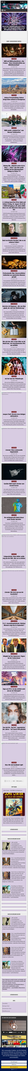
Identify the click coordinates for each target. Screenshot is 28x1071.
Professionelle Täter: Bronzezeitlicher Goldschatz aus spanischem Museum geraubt (14, 275)
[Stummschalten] (21, 1032)
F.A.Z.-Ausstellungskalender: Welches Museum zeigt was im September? (14, 624)
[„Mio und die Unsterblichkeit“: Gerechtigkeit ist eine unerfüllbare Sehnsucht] (6, 849)
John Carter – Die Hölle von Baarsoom (12, 790)
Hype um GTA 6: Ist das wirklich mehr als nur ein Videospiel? (14, 690)
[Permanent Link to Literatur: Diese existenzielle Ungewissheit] (14, 437)
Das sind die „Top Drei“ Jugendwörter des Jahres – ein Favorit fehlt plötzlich (14, 728)
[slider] (13, 1032)
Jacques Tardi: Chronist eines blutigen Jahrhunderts (14, 415)
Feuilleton (14, 238)
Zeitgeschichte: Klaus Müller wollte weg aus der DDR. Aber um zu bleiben (14, 557)
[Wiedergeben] (4, 1032)
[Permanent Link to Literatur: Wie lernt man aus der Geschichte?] (14, 579)
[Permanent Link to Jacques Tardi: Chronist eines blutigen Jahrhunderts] (14, 401)
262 (14, 781)
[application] (14, 1027)
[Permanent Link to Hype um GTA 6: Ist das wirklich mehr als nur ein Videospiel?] (14, 678)
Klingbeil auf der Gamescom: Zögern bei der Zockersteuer (14, 657)
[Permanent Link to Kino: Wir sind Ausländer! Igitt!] (14, 752)
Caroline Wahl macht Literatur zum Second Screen (14, 484)
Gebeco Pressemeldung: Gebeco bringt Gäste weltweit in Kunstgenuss (14, 98)
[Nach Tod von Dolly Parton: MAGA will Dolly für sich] (6, 879)
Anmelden (5, 1003)
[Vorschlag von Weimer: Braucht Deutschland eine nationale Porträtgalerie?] (6, 893)
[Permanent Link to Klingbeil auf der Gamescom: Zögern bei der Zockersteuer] (14, 645)
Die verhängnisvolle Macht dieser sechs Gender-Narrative (14, 518)
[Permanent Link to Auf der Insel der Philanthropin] (14, 366)
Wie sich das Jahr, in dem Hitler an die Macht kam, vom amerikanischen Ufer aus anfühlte (14, 343)
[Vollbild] (24, 1032)
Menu (4, 2)
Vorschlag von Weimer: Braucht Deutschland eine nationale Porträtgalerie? (17, 887)
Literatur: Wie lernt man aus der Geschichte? (14, 593)
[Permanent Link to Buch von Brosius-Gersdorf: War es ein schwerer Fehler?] (14, 230)
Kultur (14, 58)
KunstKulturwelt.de (14, 6)
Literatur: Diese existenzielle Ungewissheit (14, 451)
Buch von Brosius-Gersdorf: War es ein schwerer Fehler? (14, 241)
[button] (14, 1027)
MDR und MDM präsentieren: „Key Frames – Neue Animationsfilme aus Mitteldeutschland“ (14, 63)
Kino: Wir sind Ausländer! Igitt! (14, 765)
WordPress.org (6, 1011)
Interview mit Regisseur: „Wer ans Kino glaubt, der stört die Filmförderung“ (14, 307)
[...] (23, 823)
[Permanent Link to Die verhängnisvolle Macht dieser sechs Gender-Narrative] (14, 505)
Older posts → (19, 781)
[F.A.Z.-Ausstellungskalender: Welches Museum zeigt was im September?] (6, 865)
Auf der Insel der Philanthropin (14, 379)
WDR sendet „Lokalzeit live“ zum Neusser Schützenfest (14, 131)
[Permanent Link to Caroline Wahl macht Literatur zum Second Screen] (14, 471)
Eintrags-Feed (5, 1006)
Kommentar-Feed (6, 1008)
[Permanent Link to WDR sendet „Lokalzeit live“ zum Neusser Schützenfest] (14, 120)
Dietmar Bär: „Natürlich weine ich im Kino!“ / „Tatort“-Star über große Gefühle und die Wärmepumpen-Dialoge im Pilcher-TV (14, 168)
